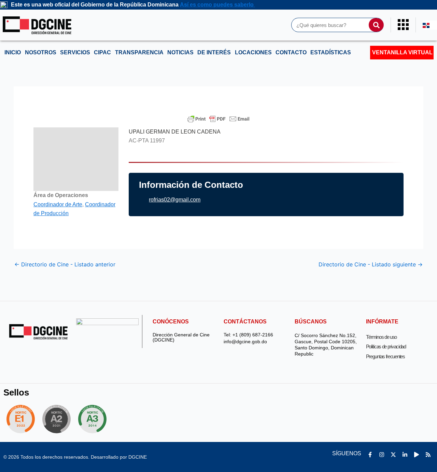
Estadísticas (330, 52)
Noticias (180, 52)
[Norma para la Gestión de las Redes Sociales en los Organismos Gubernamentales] (20, 419)
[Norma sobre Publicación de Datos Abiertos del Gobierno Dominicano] (94, 419)
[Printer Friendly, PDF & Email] (218, 119)
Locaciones (253, 52)
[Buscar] (376, 25)
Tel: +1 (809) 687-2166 (248, 334)
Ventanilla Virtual (402, 52)
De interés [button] (214, 52)
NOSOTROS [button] (40, 52)
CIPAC (102, 52)
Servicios (75, 52)
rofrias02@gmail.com (174, 200)
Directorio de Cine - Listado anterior (64, 264)
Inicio (12, 52)
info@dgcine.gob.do (245, 341)
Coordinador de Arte (57, 204)
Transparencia (139, 52)
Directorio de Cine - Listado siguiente (371, 264)
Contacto (291, 52)
